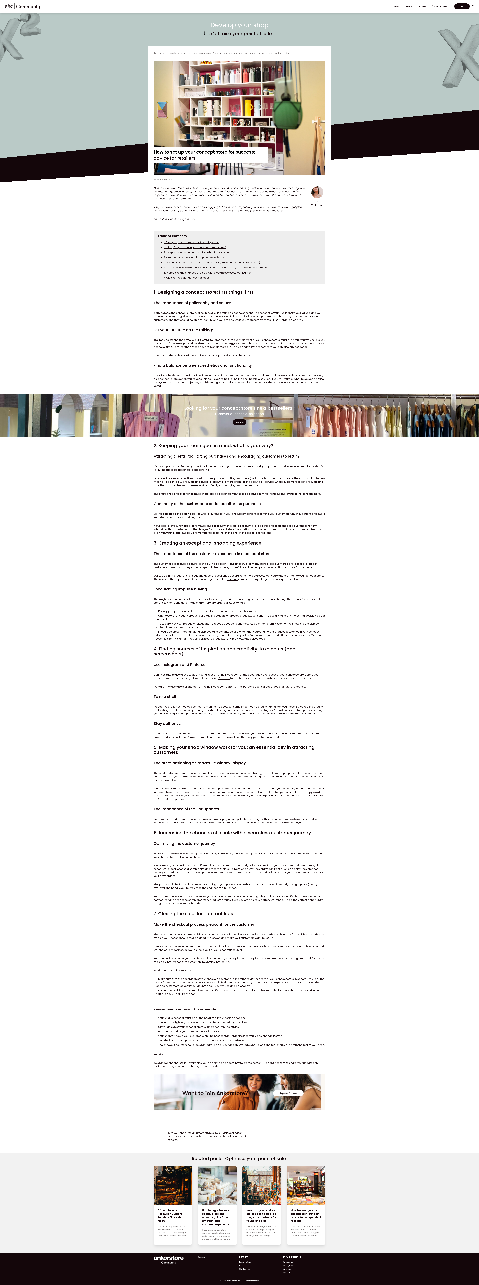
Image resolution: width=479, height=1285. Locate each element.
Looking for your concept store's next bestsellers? (195, 247)
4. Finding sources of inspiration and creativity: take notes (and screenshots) (212, 262)
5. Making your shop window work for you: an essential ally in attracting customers (215, 267)
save (251, 686)
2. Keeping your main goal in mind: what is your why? (196, 252)
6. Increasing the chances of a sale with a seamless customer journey (207, 272)
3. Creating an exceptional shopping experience (194, 257)
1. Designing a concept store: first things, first (191, 242)
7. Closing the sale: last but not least (186, 277)
